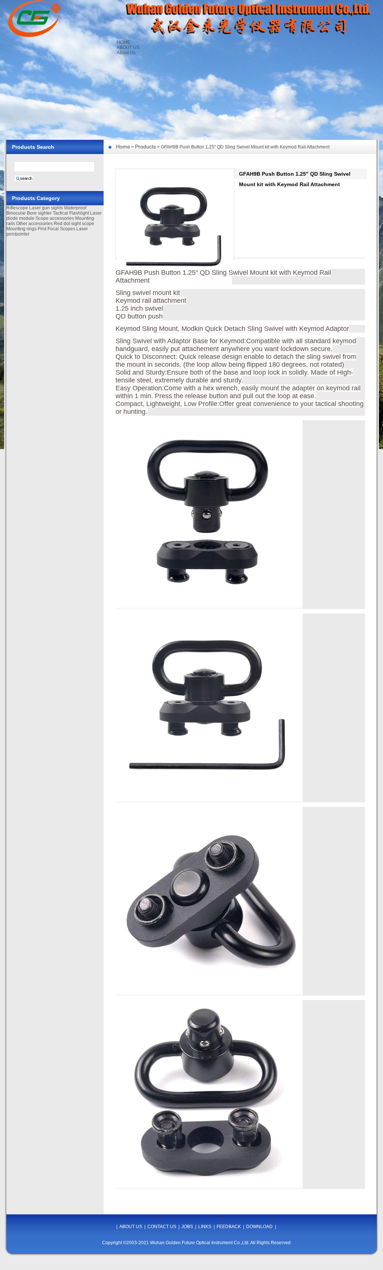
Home (123, 147)
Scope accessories (55, 218)
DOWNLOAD (259, 1226)
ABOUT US (128, 47)
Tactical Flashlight (71, 213)
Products (145, 147)
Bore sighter (39, 213)
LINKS (204, 1226)
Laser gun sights (46, 207)
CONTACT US (161, 1226)
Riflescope (17, 207)
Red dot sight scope (74, 223)
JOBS (187, 1226)
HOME (123, 42)
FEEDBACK (229, 1226)
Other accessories (34, 223)
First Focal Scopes (56, 228)
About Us (126, 52)
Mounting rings (21, 228)
